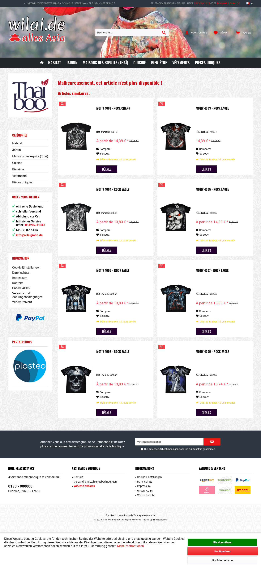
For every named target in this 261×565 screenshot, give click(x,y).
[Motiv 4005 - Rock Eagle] (176, 217)
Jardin (16, 150)
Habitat (17, 143)
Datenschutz (20, 272)
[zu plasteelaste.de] (30, 365)
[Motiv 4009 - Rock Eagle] (176, 379)
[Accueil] (41, 63)
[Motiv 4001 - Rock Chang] (76, 136)
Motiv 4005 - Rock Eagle (212, 189)
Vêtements (19, 176)
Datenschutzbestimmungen (163, 449)
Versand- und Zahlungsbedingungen (27, 295)
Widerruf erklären (84, 486)
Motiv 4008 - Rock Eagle (112, 352)
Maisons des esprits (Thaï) (30, 156)
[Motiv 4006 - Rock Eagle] (76, 298)
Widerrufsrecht (22, 302)
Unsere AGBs (21, 288)
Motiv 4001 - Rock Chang (113, 108)
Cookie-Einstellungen (26, 267)
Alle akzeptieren (222, 542)
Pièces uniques (22, 182)
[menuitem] (242, 32)
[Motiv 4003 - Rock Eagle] (176, 136)
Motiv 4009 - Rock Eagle (212, 352)
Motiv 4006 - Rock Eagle (112, 271)
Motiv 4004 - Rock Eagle (112, 189)
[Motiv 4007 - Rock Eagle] (176, 298)
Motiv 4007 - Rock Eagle (212, 271)
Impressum (19, 278)
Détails (106, 169)
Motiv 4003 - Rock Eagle (212, 108)
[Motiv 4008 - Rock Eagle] (76, 379)
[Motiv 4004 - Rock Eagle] (76, 217)
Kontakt (17, 283)
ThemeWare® (160, 519)
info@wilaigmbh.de (228, 3)
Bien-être (18, 169)
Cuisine (17, 163)
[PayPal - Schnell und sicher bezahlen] (30, 317)
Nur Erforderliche (222, 560)
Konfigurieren (222, 551)
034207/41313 (202, 3)
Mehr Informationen (130, 546)
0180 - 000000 (20, 486)
